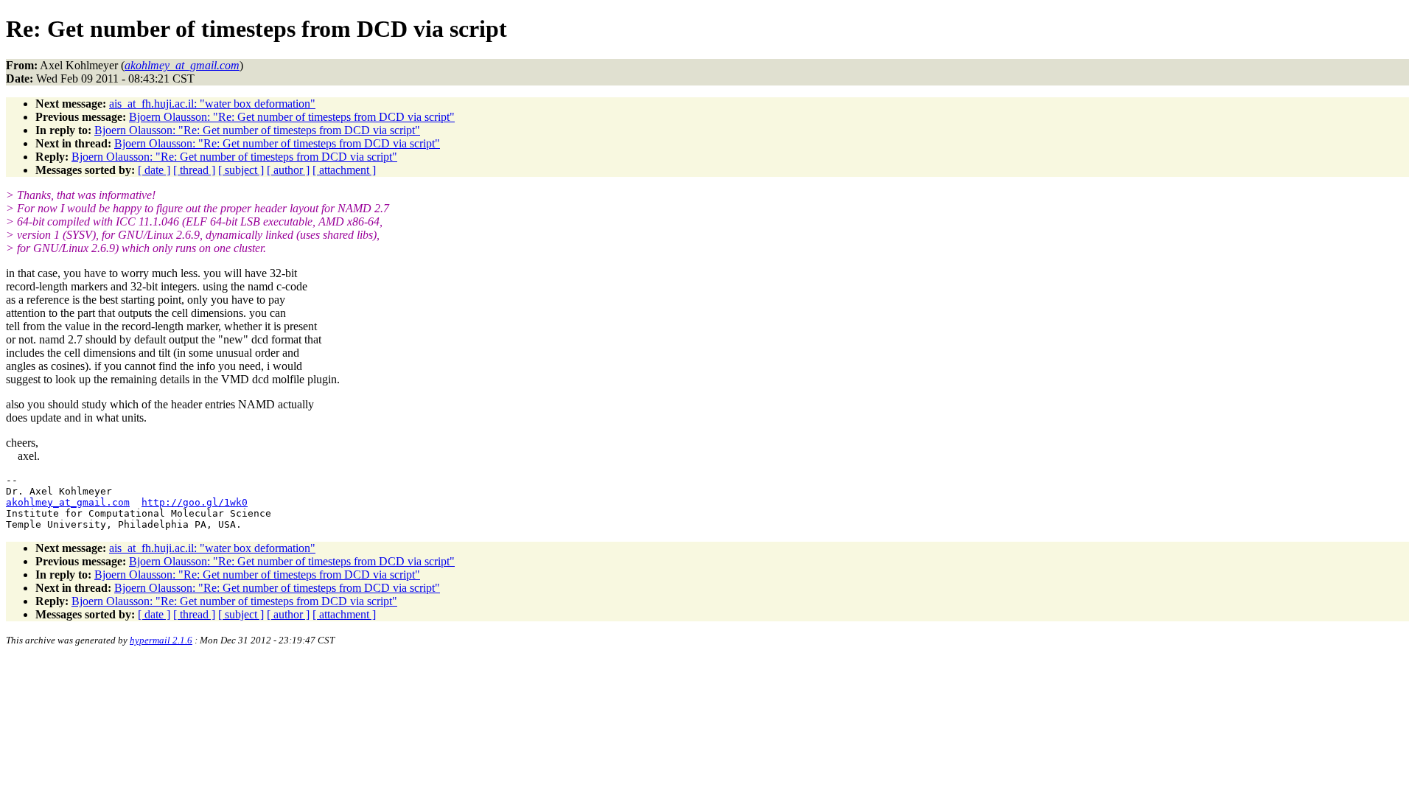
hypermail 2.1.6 (161, 640)
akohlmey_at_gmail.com (68, 502)
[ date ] (154, 170)
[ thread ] (194, 170)
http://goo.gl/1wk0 (195, 502)
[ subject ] (241, 170)
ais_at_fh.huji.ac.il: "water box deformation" (212, 103)
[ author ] (288, 170)
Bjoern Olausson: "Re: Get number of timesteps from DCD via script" (292, 117)
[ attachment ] (344, 170)
